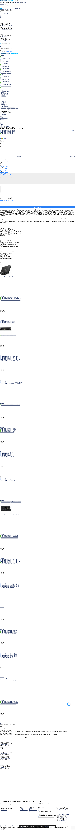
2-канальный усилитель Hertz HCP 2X (7, 276)
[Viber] (5, 138)
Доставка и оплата (32, 811)
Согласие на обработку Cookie (18, 825)
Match (25, 2)
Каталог (1, 125)
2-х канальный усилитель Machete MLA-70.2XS (8, 680)
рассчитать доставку (4, 166)
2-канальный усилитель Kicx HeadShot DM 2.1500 (9, 563)
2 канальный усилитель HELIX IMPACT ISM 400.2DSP (9, 609)
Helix (22, 2)
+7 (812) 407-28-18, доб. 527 (7, 29)
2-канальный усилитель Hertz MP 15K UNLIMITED (9, 300)
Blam (20, 2)
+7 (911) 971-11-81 (5, 40)
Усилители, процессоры (4, 126)
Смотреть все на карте (4, 823)
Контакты (2, 122)
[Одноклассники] (1, 138)
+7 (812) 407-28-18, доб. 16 (7, 25)
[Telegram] (4, 138)
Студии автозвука (5, 53)
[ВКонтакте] (0, 138)
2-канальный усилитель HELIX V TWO (7, 336)
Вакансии (21, 811)
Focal (15, 2)
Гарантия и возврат (32, 811)
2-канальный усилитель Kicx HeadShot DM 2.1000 (9, 360)
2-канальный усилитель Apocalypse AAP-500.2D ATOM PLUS (11, 383)
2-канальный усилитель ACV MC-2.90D (7, 456)
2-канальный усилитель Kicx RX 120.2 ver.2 (8, 538)
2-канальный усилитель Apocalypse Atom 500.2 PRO (9, 514)
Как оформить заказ (33, 810)
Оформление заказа (4, 120)
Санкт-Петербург (9, 51)
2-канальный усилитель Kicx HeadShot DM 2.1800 (9, 407)
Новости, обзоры (32, 812)
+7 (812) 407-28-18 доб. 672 (7, 32)
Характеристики (7, 208)
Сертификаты (22, 809)
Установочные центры (4, 118)
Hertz (12, 2)
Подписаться (40, 814)
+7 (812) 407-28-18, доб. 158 (7, 21)
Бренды (1, 117)
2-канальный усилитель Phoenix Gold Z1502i (8, 657)
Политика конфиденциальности (6, 825)
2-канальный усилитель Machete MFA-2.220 (8, 633)
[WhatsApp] (2, 138)
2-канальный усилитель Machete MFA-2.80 (8, 704)
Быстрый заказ (7, 147)
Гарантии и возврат (3, 120)
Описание (2, 208)
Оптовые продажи (3, 123)
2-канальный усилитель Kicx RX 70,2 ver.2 (7, 480)
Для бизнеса (14, 53)
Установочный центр (24, 810)
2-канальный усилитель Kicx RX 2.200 (7, 432)
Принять (52, 826)
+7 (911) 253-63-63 (5, 36)
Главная (1, 124)
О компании (2, 121)
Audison (17, 2)
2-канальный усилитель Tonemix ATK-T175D (8, 587)
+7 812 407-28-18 (5, 13)
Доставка (2, 119)
